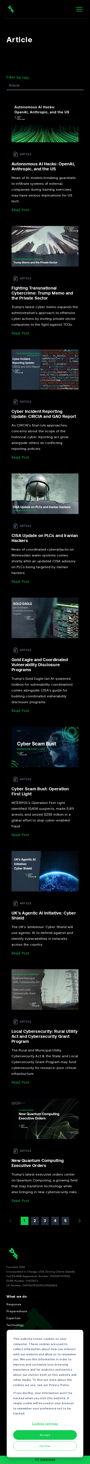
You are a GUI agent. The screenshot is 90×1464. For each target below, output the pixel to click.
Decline (45, 1446)
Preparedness (16, 1311)
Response (13, 1304)
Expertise (13, 1318)
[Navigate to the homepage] (10, 9)
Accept (45, 1435)
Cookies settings (45, 1423)
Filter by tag (17, 77)
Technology (15, 1325)
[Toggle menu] (79, 9)
